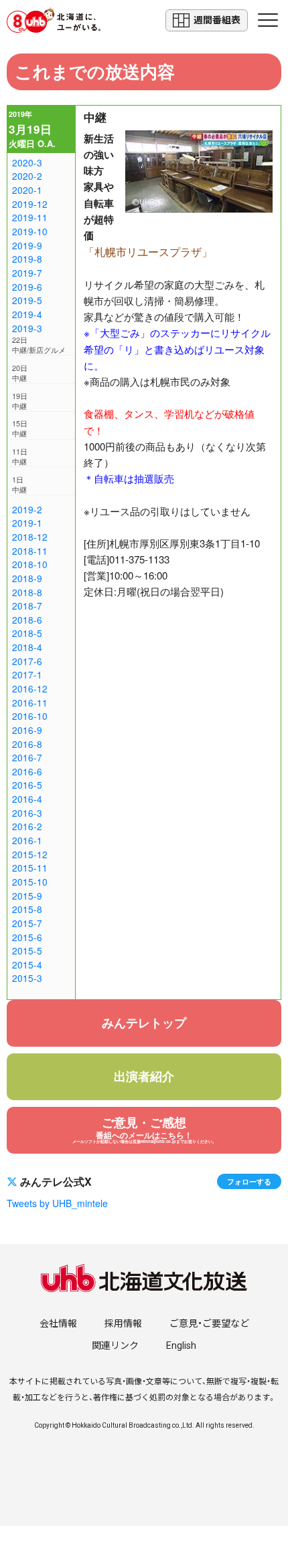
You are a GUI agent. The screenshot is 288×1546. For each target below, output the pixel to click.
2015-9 (27, 895)
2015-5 (27, 950)
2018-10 (30, 564)
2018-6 (27, 619)
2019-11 (30, 217)
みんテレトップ (144, 1022)
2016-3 (27, 812)
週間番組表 (217, 20)
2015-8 (27, 909)
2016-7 (27, 757)
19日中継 (19, 401)
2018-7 (27, 605)
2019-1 (27, 522)
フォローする (249, 1181)
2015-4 (27, 964)
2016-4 (27, 798)
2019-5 (27, 300)
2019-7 (27, 272)
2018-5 (27, 633)
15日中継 (19, 428)
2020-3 (27, 162)
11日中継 (19, 456)
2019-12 (30, 204)
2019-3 (27, 328)
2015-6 (27, 937)
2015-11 (30, 867)
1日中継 (19, 485)
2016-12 (30, 688)
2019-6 (27, 286)
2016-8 (27, 744)
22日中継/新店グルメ (39, 345)
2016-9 (27, 730)
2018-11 (30, 550)
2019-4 (27, 314)
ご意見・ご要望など (209, 1323)
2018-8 (27, 592)
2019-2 (27, 509)
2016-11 (30, 702)
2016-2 (27, 826)
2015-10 (30, 881)
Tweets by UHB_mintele (57, 1203)
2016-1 (27, 840)
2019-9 (27, 245)
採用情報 (123, 1323)
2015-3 (27, 978)
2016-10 (30, 716)
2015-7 (27, 923)
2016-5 (27, 784)
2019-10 (30, 231)
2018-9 (27, 578)
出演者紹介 (144, 1076)
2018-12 (30, 536)
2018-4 (27, 647)
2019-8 (27, 258)
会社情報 (58, 1323)
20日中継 (19, 373)
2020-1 (27, 190)
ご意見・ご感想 (144, 1129)
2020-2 (27, 175)
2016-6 (27, 771)
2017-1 (27, 674)
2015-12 (30, 854)
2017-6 (27, 661)
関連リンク (115, 1345)
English (181, 1345)
